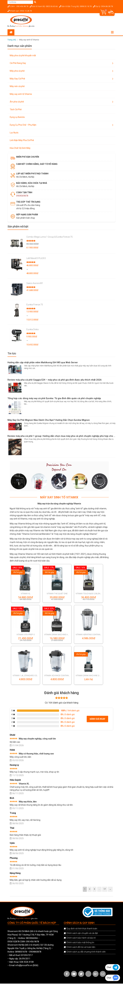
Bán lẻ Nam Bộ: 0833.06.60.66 (45, 6)
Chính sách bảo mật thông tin (80, 942)
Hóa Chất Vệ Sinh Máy (20, 148)
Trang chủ (12, 40)
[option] (59, 476)
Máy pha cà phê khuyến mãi (23, 55)
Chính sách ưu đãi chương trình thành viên (86, 952)
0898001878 (21, 952)
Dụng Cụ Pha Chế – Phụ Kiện (23, 125)
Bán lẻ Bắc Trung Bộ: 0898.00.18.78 (76, 6)
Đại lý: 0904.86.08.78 (104, 6)
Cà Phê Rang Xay (18, 63)
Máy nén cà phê (17, 86)
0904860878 (35, 952)
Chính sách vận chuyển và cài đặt (82, 933)
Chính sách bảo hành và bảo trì (81, 938)
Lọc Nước (14, 132)
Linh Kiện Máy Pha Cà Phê (22, 140)
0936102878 (14, 941)
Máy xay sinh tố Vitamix (21, 94)
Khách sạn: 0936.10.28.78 (20, 11)
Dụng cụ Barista (17, 117)
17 (105, 889)
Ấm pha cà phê (17, 101)
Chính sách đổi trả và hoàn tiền (80, 947)
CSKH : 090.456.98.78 (18, 6)
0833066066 (32, 938)
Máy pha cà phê (17, 71)
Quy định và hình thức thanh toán (81, 928)
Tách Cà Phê (16, 109)
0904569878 (22, 196)
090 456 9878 (32, 941)
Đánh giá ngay (97, 719)
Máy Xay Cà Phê (17, 78)
